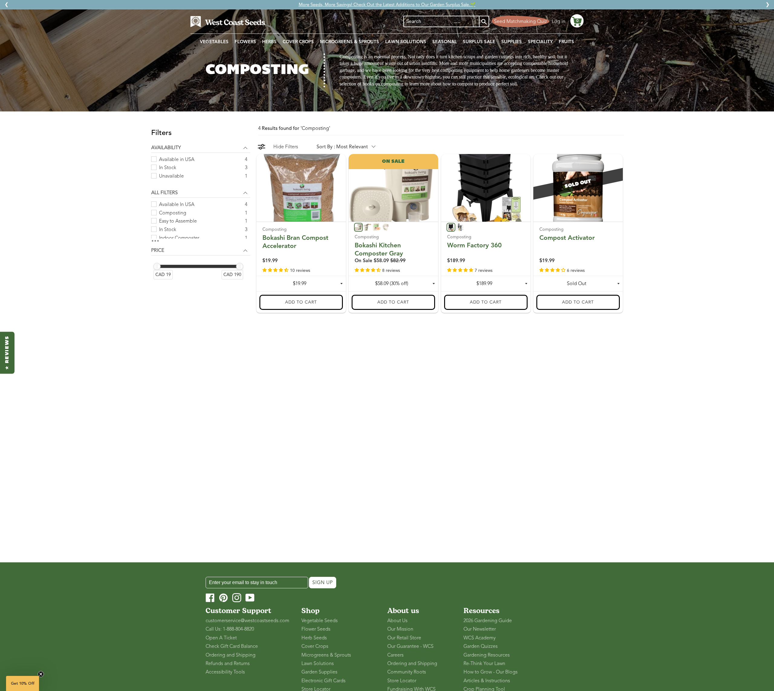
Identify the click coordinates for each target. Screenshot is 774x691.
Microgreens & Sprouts (326, 655)
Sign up (322, 583)
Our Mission (400, 629)
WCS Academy (479, 638)
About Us (397, 621)
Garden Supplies (319, 672)
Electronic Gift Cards (323, 681)
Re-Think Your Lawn (484, 663)
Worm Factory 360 (474, 245)
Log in (558, 21)
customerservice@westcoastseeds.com (247, 621)
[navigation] (200, 207)
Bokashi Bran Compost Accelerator (295, 241)
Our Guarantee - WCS (410, 646)
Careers (395, 655)
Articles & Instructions (486, 681)
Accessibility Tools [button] (225, 672)
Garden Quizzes (480, 646)
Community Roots (406, 672)
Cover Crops (314, 646)
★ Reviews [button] (7, 353)
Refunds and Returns (228, 663)
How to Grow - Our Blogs (490, 672)
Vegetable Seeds (319, 621)
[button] (577, 20)
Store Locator (401, 681)
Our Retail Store (404, 638)
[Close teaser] (41, 674)
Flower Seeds (315, 629)
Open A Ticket (221, 638)
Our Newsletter (479, 629)
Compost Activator (567, 237)
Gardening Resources (486, 655)
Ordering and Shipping (230, 655)
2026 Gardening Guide (487, 621)
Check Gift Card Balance (232, 646)
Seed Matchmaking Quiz (520, 21)
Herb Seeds (314, 638)
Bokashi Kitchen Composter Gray (379, 249)
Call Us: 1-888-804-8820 (230, 629)
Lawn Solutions (317, 663)
